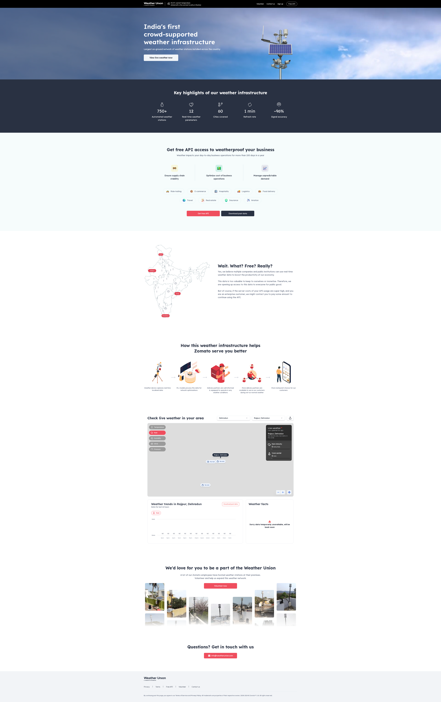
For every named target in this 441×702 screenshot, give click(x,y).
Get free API (203, 213)
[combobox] (268, 418)
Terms (157, 687)
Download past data (238, 213)
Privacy (147, 687)
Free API (291, 4)
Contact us (271, 4)
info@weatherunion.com (222, 655)
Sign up (280, 4)
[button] (177, 281)
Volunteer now (220, 586)
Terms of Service (181, 695)
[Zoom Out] (278, 492)
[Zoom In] (283, 492)
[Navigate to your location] (289, 492)
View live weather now (161, 57)
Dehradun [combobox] (223, 418)
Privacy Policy (196, 695)
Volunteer (260, 4)
